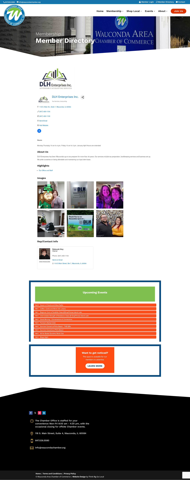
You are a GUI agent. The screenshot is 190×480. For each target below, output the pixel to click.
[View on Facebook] (39, 132)
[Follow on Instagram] (39, 413)
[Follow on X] (35, 413)
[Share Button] (82, 97)
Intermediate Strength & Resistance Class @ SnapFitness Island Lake (64, 316)
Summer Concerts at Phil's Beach (51, 330)
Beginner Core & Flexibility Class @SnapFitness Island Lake (61, 312)
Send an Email (57, 260)
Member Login (147, 2)
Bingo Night (44, 337)
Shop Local (133, 11)
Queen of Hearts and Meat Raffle (51, 305)
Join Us (178, 11)
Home (100, 11)
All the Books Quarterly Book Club (52, 333)
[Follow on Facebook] (31, 413)
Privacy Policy (70, 473)
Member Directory (166, 2)
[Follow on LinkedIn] (44, 413)
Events (149, 11)
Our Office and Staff (46, 170)
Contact (181, 2)
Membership (113, 11)
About (161, 11)
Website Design (79, 476)
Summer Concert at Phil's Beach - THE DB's (55, 326)
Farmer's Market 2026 (48, 323)
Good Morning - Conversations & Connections (56, 319)
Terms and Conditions (52, 473)
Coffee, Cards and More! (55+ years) (53, 309)
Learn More (95, 366)
